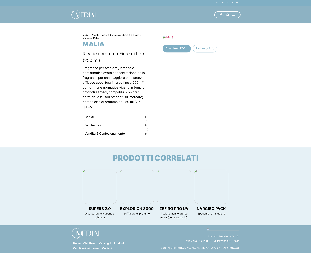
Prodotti (119, 243)
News (95, 248)
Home (77, 243)
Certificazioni (81, 248)
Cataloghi (105, 243)
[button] (233, 15)
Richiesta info (205, 48)
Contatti (107, 248)
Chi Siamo (89, 243)
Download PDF (175, 48)
